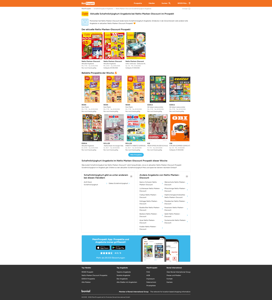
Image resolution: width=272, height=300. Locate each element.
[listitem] (92, 50)
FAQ (148, 272)
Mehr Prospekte (136, 155)
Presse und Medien (174, 275)
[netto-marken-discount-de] (85, 13)
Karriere (169, 282)
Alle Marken (86, 282)
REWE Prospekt (87, 272)
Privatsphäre (151, 286)
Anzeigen (185, 8)
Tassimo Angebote (124, 272)
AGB (148, 275)
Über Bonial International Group (178, 272)
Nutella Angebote (123, 275)
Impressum (150, 279)
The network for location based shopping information (170, 292)
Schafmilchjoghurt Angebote (103, 8)
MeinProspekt (86, 8)
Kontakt (170, 279)
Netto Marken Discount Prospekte (94, 275)
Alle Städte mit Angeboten (127, 282)
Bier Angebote (122, 279)
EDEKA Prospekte (88, 279)
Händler (152, 3)
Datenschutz (151, 282)
